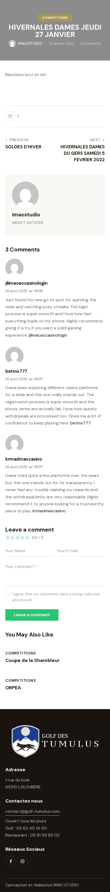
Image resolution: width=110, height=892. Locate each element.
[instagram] (22, 861)
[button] (12, 116)
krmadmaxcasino (49, 511)
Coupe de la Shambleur (32, 661)
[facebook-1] (10, 861)
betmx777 (80, 423)
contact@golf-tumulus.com (32, 811)
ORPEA (13, 688)
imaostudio (26, 214)
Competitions (55, 18)
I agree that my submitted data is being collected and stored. (56, 597)
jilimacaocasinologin (48, 335)
